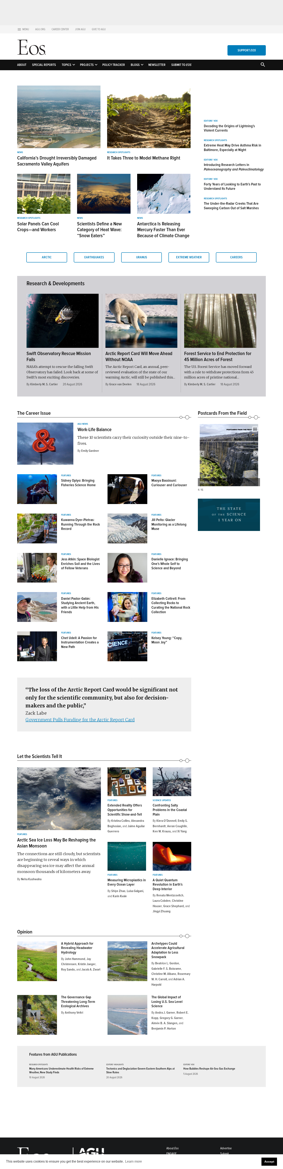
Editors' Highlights (115, 1065)
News (20, 152)
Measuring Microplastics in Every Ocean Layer (127, 882)
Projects (87, 65)
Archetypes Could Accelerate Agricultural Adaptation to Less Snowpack (167, 950)
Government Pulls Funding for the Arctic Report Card (80, 719)
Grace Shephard (173, 906)
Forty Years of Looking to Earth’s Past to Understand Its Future (232, 186)
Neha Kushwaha (31, 879)
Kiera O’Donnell (166, 821)
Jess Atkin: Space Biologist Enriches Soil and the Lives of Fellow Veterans (80, 563)
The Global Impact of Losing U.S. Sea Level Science (167, 1001)
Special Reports (44, 65)
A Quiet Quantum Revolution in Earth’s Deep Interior (168, 884)
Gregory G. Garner (171, 1018)
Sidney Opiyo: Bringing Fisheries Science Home (78, 482)
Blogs (135, 65)
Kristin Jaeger (87, 964)
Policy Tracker (113, 65)
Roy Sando (68, 969)
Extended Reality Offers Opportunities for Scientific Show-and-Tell (125, 809)
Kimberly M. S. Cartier (44, 384)
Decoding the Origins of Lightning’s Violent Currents (229, 128)
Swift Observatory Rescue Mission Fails (59, 357)
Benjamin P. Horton (163, 1028)
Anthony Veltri (74, 1013)
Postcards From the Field (222, 413)
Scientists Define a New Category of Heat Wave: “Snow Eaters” (99, 230)
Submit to (181, 65)
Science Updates (162, 800)
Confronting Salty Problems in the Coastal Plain (170, 809)
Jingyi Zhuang (162, 911)
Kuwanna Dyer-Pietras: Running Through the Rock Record (80, 524)
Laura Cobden (162, 901)
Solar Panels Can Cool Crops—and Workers (38, 227)
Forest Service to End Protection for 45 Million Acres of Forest (217, 357)
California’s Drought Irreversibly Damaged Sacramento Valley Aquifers (57, 161)
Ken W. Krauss (162, 831)
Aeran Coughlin (177, 826)
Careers (236, 257)
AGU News (82, 424)
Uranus (141, 257)
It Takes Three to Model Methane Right (143, 158)
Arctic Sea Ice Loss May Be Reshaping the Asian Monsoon (56, 843)
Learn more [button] (133, 1161)
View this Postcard (209, 482)
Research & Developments (56, 283)
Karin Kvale (120, 896)
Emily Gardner (90, 451)
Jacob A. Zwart (90, 969)
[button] (201, 454)
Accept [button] (269, 1161)
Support (247, 50)
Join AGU (80, 29)
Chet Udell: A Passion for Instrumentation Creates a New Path (80, 642)
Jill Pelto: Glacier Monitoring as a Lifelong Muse (168, 524)
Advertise (226, 1148)
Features (66, 475)
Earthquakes (94, 257)
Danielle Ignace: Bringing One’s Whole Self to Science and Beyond (169, 563)
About (21, 65)
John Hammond (75, 959)
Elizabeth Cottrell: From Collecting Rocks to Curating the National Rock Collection (170, 605)
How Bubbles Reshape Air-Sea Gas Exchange (209, 1068)
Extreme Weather (189, 257)
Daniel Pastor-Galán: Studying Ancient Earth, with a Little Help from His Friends (80, 605)
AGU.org (40, 29)
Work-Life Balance (94, 430)
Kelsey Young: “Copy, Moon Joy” (166, 640)
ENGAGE (171, 1154)
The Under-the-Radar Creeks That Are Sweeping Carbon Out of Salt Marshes (231, 205)
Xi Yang (182, 831)
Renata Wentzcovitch (169, 895)
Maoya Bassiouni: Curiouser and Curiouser (169, 482)
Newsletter (157, 65)
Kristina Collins (120, 821)
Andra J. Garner (165, 1013)
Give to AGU (99, 29)
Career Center (60, 29)
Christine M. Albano (163, 974)
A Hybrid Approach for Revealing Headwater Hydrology (77, 948)
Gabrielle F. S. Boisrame (166, 969)
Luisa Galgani (135, 891)
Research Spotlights (118, 152)
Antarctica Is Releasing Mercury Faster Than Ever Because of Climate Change (163, 230)
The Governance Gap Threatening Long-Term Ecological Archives (78, 1001)
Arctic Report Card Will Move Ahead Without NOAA (138, 357)
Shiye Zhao (118, 891)
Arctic (47, 257)
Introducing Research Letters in (234, 167)
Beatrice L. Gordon (167, 963)
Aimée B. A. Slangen (164, 1023)
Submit (224, 1154)
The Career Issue (34, 413)
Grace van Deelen (120, 384)
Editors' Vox (211, 121)
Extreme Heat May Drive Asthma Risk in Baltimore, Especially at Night (232, 147)
